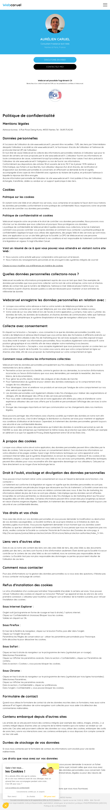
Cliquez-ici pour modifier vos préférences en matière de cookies (33, 265)
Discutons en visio (55, 59)
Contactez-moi (55, 66)
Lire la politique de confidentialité (17, 788)
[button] (5, 805)
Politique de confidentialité (55, 806)
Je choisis (31, 796)
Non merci (12, 796)
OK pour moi (49, 796)
